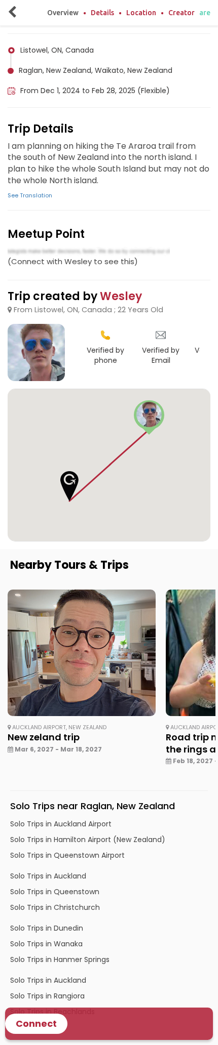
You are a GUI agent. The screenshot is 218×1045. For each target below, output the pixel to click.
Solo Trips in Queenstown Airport (67, 855)
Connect (36, 1023)
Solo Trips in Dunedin (46, 928)
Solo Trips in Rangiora (47, 996)
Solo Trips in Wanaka (46, 944)
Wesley (121, 296)
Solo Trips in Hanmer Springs (60, 959)
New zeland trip (44, 737)
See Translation (30, 195)
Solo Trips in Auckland (48, 876)
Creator (181, 13)
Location (141, 13)
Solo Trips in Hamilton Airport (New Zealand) (87, 839)
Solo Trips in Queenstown (54, 892)
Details (102, 13)
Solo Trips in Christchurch (55, 907)
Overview (63, 13)
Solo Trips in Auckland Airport (61, 824)
